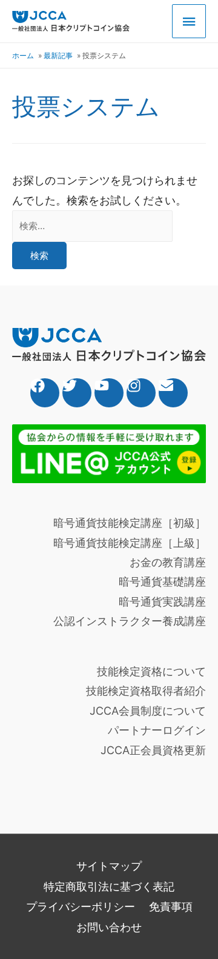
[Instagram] (141, 392)
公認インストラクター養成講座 (129, 621)
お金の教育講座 (168, 562)
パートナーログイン (157, 730)
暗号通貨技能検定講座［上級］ (129, 542)
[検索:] (92, 225)
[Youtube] (109, 392)
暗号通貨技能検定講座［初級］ (129, 522)
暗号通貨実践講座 (162, 601)
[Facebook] (44, 392)
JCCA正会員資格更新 (153, 750)
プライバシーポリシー (80, 906)
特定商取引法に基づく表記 (109, 886)
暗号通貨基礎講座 (162, 581)
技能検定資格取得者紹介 (146, 690)
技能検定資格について (151, 671)
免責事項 (171, 906)
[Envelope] (173, 392)
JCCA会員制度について (148, 710)
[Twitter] (76, 392)
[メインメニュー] (189, 21)
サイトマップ (109, 866)
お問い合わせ (109, 927)
